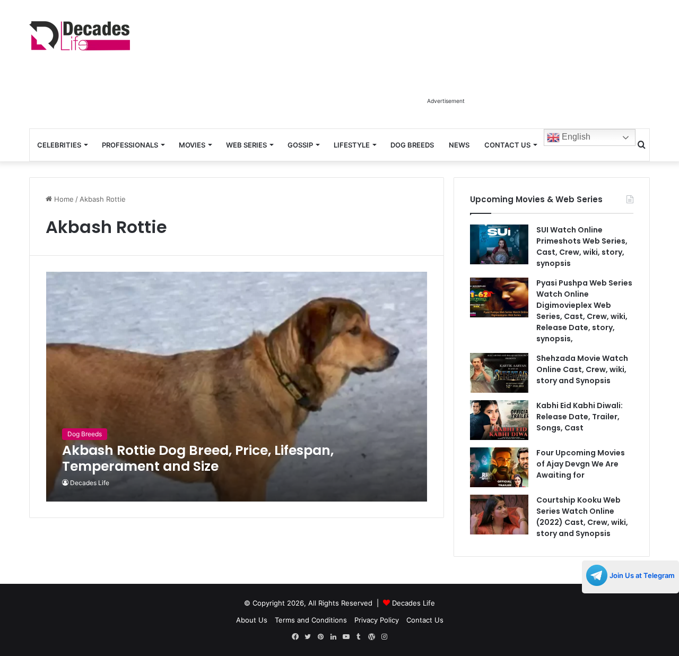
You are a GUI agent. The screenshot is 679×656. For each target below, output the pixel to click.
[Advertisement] (446, 68)
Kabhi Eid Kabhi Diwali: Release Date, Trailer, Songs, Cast (579, 416)
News (459, 145)
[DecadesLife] (79, 35)
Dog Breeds (412, 145)
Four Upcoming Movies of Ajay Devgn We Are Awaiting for (580, 463)
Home (63, 199)
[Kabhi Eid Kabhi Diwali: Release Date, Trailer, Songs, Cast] (499, 420)
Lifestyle (352, 145)
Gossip (300, 145)
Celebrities (59, 145)
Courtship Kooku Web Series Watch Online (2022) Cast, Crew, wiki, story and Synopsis (582, 517)
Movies (192, 145)
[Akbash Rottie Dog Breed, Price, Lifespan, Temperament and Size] (237, 387)
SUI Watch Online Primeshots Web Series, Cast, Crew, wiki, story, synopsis (582, 247)
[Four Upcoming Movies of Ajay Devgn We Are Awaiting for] (499, 467)
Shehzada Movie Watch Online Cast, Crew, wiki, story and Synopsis (582, 369)
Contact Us (507, 145)
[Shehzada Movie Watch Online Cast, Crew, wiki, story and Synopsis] (499, 373)
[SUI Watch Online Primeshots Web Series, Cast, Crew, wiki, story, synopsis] (499, 244)
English (575, 136)
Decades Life (89, 483)
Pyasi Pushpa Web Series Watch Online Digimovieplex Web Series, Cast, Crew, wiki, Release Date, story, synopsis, (584, 311)
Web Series (246, 145)
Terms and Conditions (311, 620)
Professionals (130, 145)
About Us (251, 620)
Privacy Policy (376, 620)
